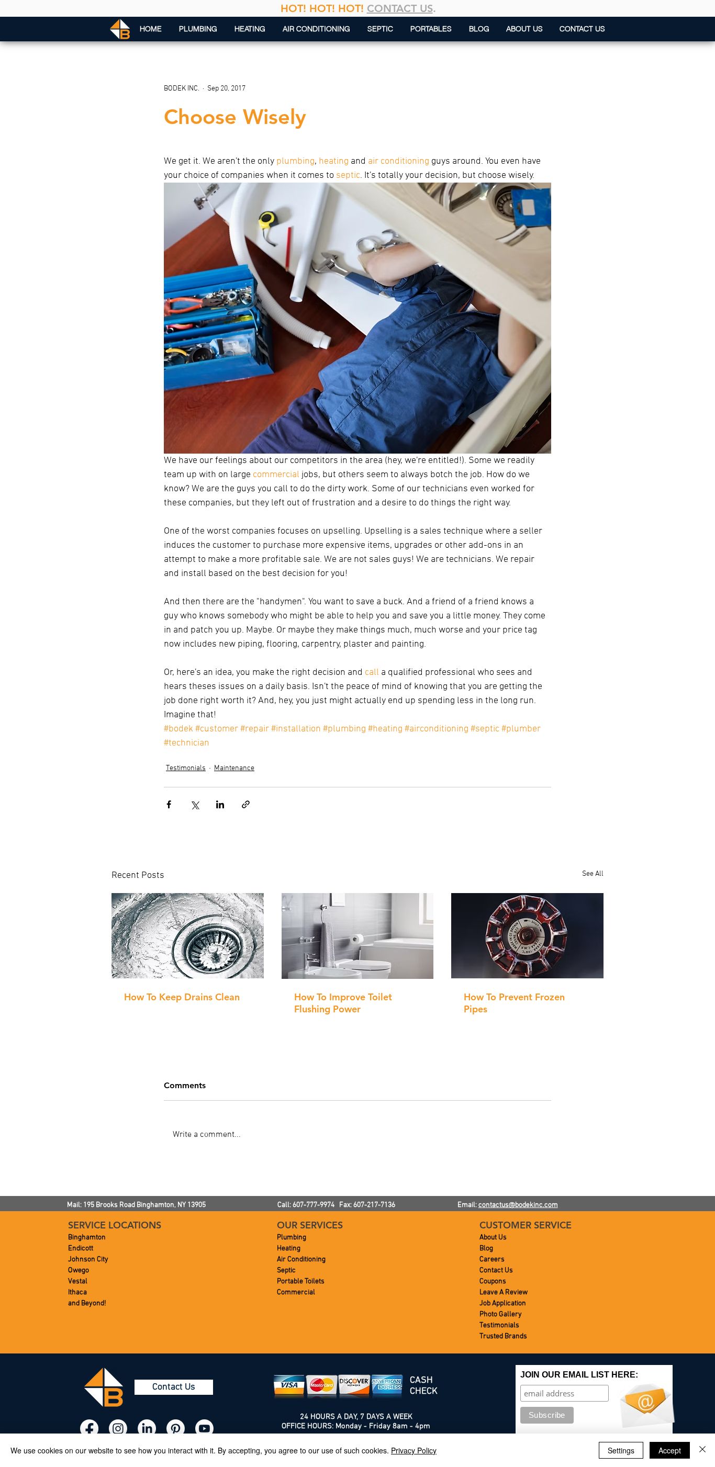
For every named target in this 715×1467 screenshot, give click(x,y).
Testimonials (186, 768)
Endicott (80, 1248)
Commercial (296, 1292)
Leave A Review (503, 1292)
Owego (78, 1270)
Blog (486, 1248)
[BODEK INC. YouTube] (204, 1428)
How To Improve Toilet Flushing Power (343, 1003)
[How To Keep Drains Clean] (187, 935)
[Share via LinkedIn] (220, 804)
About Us (493, 1237)
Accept (669, 1450)
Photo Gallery (500, 1314)
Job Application (502, 1303)
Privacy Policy (414, 1450)
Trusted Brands (503, 1336)
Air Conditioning (301, 1259)
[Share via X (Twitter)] (194, 804)
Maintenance (234, 768)
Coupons (492, 1281)
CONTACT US (400, 8)
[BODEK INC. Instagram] (118, 1428)
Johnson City (88, 1259)
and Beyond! (87, 1303)
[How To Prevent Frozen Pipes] (527, 935)
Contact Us (496, 1270)
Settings (621, 1450)
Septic (286, 1270)
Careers (492, 1259)
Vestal (77, 1281)
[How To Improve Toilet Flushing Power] (358, 936)
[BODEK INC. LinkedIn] (147, 1428)
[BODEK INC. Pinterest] (175, 1428)
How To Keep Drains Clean (182, 997)
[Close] (702, 1450)
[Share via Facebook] (169, 804)
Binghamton (87, 1237)
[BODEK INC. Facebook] (89, 1428)
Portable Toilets (301, 1281)
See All (593, 874)
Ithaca (77, 1292)
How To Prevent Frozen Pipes (514, 1003)
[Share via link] (246, 804)
